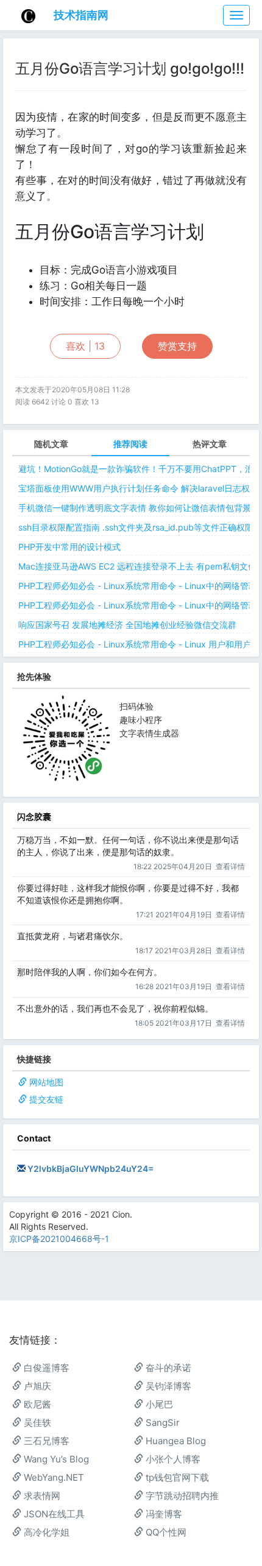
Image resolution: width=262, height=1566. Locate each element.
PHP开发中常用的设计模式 (69, 546)
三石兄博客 (45, 1441)
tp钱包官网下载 (176, 1477)
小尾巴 (158, 1404)
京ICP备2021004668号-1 (59, 1238)
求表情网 (40, 1495)
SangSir (161, 1422)
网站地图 (46, 1082)
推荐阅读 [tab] (130, 444)
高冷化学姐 (45, 1532)
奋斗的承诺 (167, 1368)
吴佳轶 (36, 1422)
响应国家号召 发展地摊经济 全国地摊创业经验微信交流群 (127, 624)
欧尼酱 (36, 1404)
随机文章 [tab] (51, 444)
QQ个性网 (164, 1532)
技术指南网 (81, 15)
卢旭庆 (36, 1386)
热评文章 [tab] (210, 444)
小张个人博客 (171, 1459)
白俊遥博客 (45, 1368)
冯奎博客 (162, 1514)
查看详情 (230, 866)
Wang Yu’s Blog (55, 1459)
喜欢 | (85, 346)
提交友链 (46, 1099)
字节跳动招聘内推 (181, 1495)
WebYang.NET (52, 1477)
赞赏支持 (177, 346)
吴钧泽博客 (167, 1386)
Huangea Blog (174, 1441)
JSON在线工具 (53, 1514)
